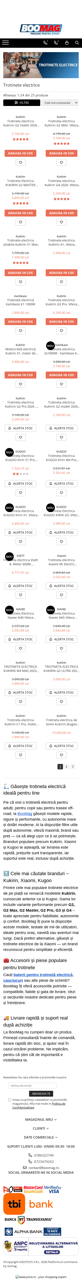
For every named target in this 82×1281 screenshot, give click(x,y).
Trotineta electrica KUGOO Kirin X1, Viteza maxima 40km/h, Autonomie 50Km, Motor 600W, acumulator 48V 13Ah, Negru (20, 513)
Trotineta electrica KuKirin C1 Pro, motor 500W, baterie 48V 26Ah (20, 722)
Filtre (23, 103)
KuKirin (20, 117)
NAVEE (20, 609)
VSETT (20, 556)
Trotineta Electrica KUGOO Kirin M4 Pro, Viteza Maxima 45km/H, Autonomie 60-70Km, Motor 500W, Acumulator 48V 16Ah (61, 458)
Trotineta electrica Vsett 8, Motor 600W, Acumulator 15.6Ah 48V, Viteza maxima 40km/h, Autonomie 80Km (20, 562)
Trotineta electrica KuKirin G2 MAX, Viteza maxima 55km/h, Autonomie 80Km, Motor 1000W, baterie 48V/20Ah (61, 123)
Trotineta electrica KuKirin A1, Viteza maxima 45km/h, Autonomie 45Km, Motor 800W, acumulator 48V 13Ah (61, 242)
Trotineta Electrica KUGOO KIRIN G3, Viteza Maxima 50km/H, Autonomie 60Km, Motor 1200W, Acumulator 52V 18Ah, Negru (61, 513)
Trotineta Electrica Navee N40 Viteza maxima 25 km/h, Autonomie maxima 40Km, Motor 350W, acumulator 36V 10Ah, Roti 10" (20, 615)
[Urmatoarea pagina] (72, 766)
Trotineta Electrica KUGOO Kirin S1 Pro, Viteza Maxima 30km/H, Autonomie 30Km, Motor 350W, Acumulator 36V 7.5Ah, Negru (20, 458)
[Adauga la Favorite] (21, 162)
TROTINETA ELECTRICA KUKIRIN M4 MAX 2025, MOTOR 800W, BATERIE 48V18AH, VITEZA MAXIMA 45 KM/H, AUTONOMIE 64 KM (20, 668)
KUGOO (21, 451)
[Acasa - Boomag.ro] (41, 29)
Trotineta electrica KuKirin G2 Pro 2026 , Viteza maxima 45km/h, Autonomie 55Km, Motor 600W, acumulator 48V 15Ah (20, 404)
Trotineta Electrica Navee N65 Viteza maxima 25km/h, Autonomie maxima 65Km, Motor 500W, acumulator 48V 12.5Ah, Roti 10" (61, 615)
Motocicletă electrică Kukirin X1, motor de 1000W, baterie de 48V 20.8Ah (20, 351)
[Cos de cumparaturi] (67, 42)
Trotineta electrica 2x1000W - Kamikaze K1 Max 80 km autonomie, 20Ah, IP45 (61, 351)
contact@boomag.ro (43, 1167)
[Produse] (6, 44)
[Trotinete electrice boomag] (41, 65)
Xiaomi (61, 556)
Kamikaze (20, 296)
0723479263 (43, 1161)
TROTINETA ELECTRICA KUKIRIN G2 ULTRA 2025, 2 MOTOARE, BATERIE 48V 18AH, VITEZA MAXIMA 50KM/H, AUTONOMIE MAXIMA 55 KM (62, 668)
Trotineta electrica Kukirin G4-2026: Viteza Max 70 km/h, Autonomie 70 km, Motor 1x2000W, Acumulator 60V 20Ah (61, 183)
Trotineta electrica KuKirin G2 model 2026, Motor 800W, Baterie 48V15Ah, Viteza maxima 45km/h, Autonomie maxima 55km (20, 123)
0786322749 (43, 1155)
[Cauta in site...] (77, 42)
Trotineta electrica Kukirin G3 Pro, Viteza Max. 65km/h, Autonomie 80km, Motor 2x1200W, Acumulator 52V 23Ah (61, 302)
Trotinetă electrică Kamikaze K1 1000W (20, 302)
